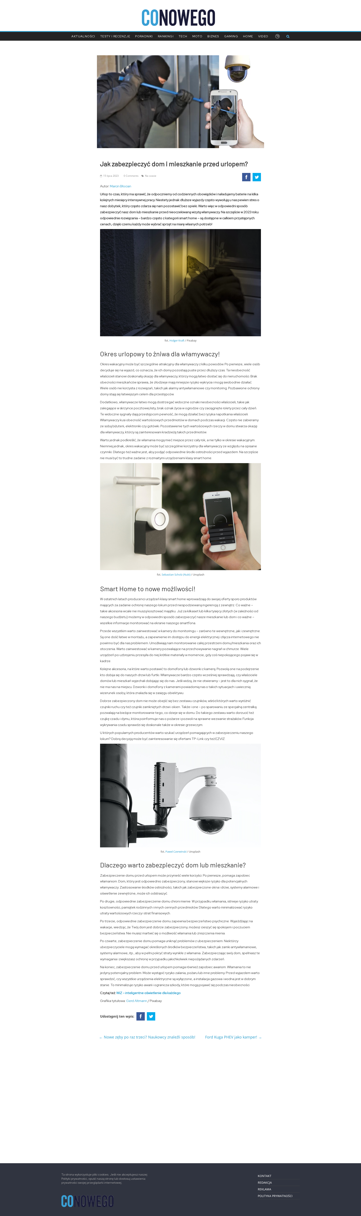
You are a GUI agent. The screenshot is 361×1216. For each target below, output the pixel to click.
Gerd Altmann (136, 1001)
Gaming (231, 36)
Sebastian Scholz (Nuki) (176, 574)
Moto (197, 36)
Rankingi (166, 36)
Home (248, 36)
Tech (183, 36)
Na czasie (150, 176)
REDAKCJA (265, 1182)
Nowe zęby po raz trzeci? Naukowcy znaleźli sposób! (147, 1037)
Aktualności (83, 36)
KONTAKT (264, 1176)
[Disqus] (180, 1100)
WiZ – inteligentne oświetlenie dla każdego (148, 993)
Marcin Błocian (120, 186)
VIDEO (263, 36)
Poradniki (144, 36)
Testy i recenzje (115, 36)
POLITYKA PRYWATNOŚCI (275, 1196)
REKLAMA (264, 1189)
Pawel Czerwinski (176, 851)
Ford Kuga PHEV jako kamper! (233, 1037)
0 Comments (131, 176)
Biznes (213, 36)
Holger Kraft (176, 340)
